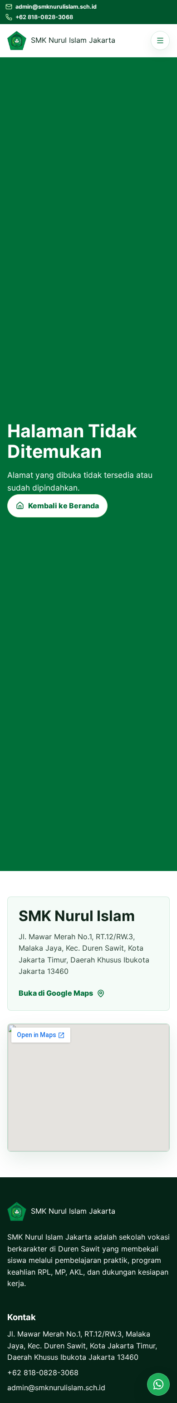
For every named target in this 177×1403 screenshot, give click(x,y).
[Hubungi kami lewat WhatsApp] (158, 1384)
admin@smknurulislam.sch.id (56, 1387)
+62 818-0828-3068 (43, 1372)
